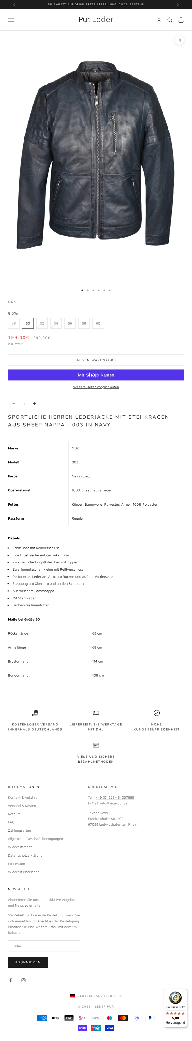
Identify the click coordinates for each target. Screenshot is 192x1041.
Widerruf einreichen (24, 872)
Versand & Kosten (22, 805)
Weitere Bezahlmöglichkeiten (96, 387)
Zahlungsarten (19, 830)
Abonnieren (28, 962)
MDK (12, 302)
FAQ (11, 822)
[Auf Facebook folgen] (10, 980)
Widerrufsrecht (20, 847)
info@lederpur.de (114, 803)
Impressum (16, 863)
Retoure (14, 814)
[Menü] (184, 992)
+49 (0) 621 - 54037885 (115, 797)
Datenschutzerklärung (25, 855)
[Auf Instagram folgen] (23, 980)
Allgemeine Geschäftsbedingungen (35, 838)
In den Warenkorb (96, 360)
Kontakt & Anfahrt (22, 797)
